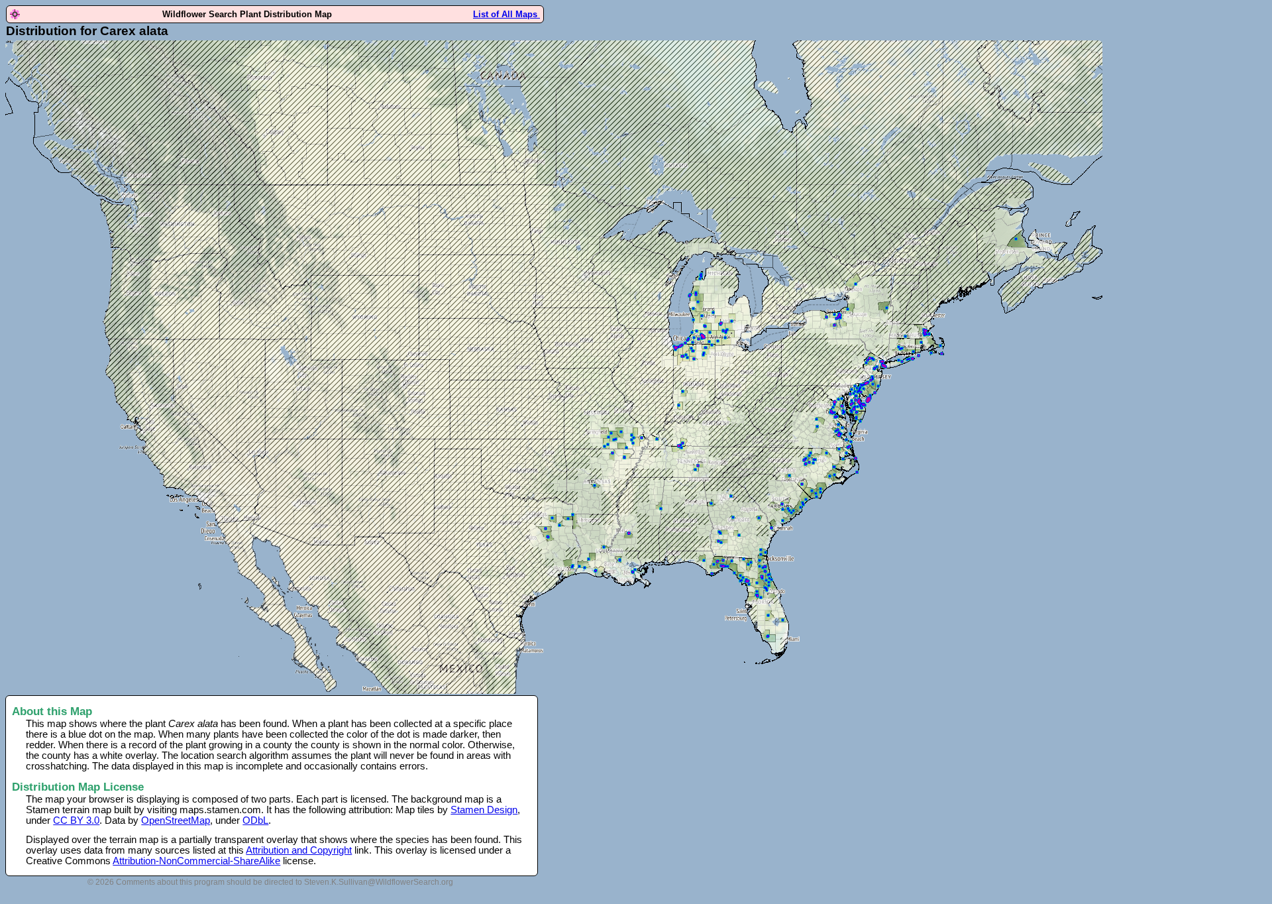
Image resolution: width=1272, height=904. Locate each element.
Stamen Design (483, 810)
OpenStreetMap (175, 820)
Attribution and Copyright (299, 850)
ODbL (255, 820)
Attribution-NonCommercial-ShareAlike (196, 861)
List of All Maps (506, 14)
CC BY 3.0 (76, 820)
